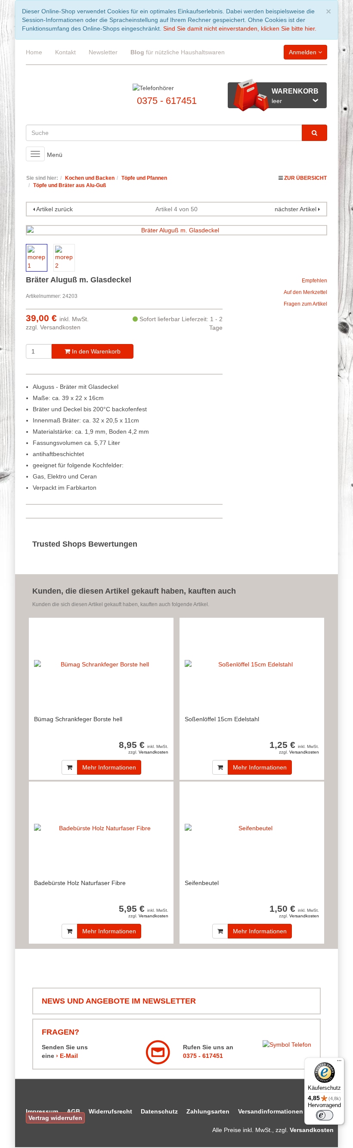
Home (34, 52)
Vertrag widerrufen (55, 1117)
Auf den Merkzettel (305, 292)
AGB (73, 1111)
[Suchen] (314, 133)
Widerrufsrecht (110, 1111)
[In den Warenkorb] (69, 767)
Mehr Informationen (109, 767)
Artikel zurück (54, 209)
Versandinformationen (270, 1111)
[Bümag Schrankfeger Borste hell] (101, 664)
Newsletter (103, 52)
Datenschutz (159, 1111)
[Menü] (339, 1062)
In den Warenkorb (95, 351)
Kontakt (65, 52)
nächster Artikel (296, 209)
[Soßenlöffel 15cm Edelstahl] (252, 664)
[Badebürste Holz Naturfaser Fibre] (101, 828)
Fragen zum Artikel (305, 304)
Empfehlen (314, 281)
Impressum (42, 1111)
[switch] (324, 1115)
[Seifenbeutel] (252, 828)
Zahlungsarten (207, 1111)
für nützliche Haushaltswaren (177, 52)
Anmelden (303, 52)
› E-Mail (67, 1055)
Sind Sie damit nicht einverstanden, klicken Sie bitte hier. (239, 28)
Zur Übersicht (305, 178)
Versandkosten (60, 327)
